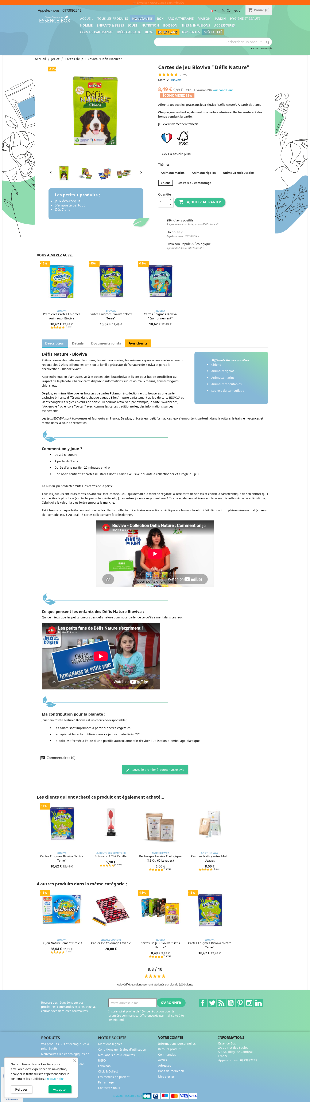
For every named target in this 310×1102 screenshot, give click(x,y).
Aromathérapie (181, 18)
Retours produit (169, 1049)
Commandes (167, 1054)
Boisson (170, 25)
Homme (86, 25)
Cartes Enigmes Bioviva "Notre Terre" (111, 316)
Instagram (249, 1003)
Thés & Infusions (196, 25)
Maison (204, 18)
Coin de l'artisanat (96, 32)
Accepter (60, 1089)
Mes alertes (166, 1076)
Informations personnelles (177, 1044)
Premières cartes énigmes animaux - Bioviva (61, 316)
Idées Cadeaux (129, 32)
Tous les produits (112, 18)
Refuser (21, 1089)
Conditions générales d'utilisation (122, 1049)
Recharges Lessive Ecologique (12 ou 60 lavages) (160, 858)
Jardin (220, 18)
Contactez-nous (109, 1088)
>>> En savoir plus (176, 154)
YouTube (230, 1003)
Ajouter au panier (200, 202)
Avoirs (162, 1060)
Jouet (132, 25)
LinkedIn (258, 1003)
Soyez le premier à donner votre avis (158, 770)
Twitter (212, 1003)
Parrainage (106, 1082)
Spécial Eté (213, 32)
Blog (149, 32)
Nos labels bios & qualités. (117, 1055)
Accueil (86, 18)
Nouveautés (142, 18)
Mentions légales (110, 1044)
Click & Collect (108, 1071)
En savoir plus (54, 1079)
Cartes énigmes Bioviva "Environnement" (160, 316)
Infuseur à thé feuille (111, 856)
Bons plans (167, 32)
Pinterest (240, 1003)
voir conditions (223, 90)
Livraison (104, 1066)
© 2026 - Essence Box (128, 1096)
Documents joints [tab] (106, 343)
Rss (221, 1003)
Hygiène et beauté (245, 18)
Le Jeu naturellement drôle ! (62, 943)
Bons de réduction (171, 1071)
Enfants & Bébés (110, 25)
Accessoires (224, 25)
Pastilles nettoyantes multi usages (210, 858)
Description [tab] (55, 343)
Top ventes (191, 32)
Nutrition (150, 25)
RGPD (102, 1060)
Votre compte (170, 1037)
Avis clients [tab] (138, 343)
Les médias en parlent (113, 1077)
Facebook (203, 1003)
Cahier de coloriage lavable (111, 943)
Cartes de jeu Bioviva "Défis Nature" (160, 945)
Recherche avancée (261, 48)
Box (160, 18)
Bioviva (176, 80)
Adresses (164, 1065)
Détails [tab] (78, 343)
